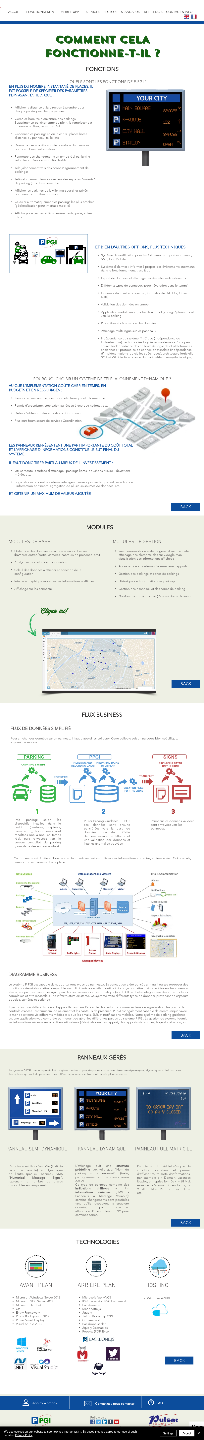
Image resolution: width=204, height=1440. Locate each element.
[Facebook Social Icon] (92, 1422)
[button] (97, 661)
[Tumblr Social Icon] (110, 1422)
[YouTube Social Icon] (116, 1422)
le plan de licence (116, 1074)
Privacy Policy (23, 1435)
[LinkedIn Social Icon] (104, 1422)
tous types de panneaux (87, 984)
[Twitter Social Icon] (98, 1422)
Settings (168, 1433)
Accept (186, 1433)
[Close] (199, 1433)
